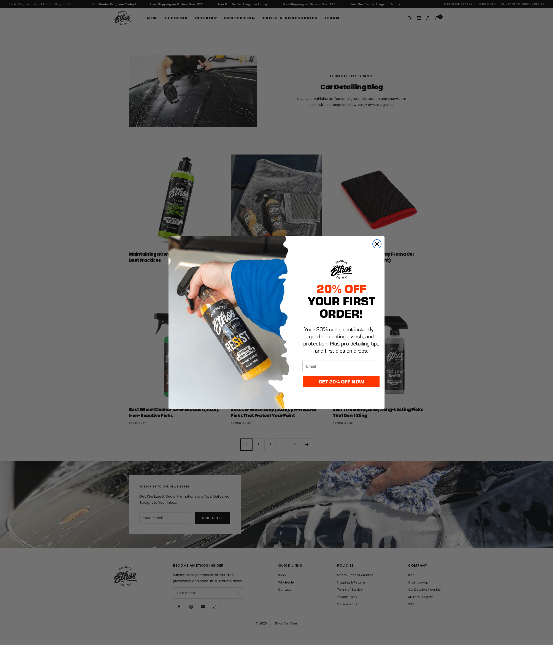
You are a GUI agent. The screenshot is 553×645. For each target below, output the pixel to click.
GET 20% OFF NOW (341, 381)
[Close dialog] (377, 244)
